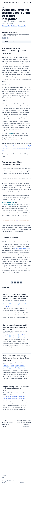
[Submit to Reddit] (15, 282)
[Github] (3, 38)
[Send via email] (21, 282)
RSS (3, 477)
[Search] (25, 2)
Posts (3, 7)
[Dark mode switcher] (27, 2)
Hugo (26, 481)
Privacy (4, 475)
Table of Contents (11, 42)
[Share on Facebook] (18, 282)
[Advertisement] (16, 499)
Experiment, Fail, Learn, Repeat (11, 2)
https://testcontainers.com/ (22, 248)
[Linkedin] (5, 38)
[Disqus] (16, 450)
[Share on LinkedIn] (12, 282)
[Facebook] (8, 38)
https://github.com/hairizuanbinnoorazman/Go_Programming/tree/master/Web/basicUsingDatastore (16, 148)
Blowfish (22, 482)
